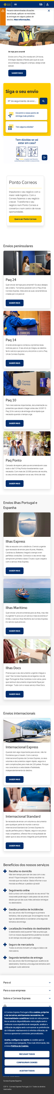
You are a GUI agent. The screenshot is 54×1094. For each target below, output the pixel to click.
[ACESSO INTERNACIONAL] (41, 4)
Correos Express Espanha (12, 1081)
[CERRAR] (49, 9)
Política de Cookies (19, 1046)
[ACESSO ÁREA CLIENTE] (47, 4)
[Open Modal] (27, 1006)
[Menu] (14, 4)
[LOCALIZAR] (43, 101)
